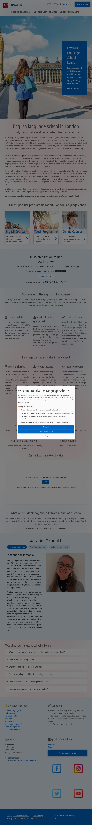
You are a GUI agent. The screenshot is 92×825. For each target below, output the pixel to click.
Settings (45, 436)
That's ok (46, 427)
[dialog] (46, 412)
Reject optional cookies (46, 431)
